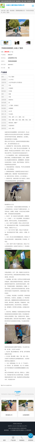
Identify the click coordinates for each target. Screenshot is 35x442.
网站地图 (29, 430)
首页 (8, 10)
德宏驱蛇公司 (9, 415)
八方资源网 (13, 430)
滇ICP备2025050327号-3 (22, 426)
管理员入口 (23, 430)
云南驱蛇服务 (26, 415)
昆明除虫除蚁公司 (20, 10)
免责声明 (18, 430)
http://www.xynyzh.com (6, 385)
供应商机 (12, 10)
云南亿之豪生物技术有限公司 (14, 428)
